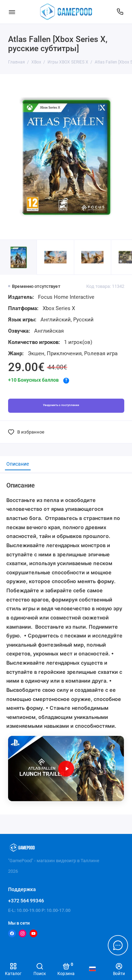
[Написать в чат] (117, 945)
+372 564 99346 (26, 900)
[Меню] (12, 12)
